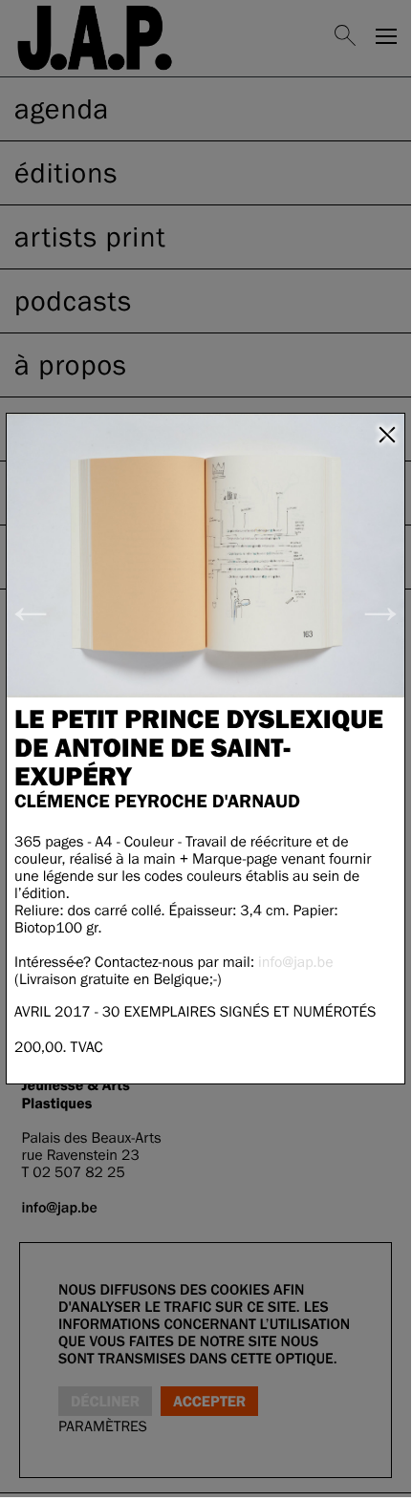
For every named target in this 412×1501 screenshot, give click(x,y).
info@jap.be (295, 963)
